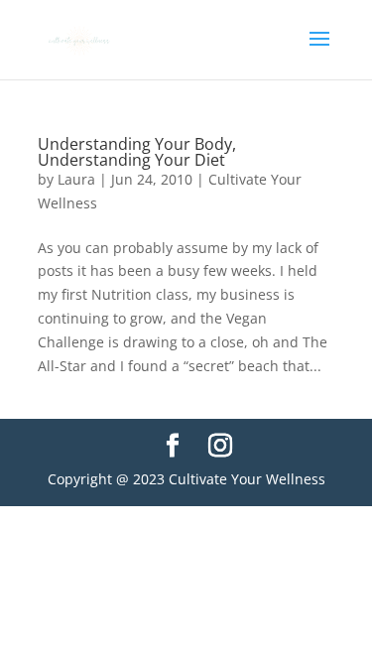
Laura (76, 179)
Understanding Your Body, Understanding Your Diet (137, 152)
